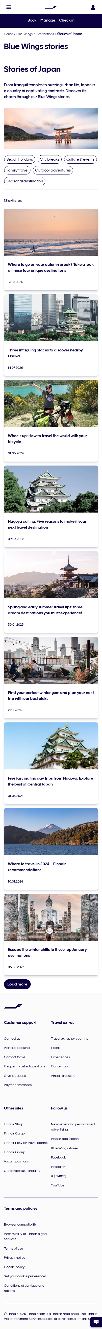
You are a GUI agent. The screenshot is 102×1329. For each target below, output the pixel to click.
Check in (67, 20)
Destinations (45, 34)
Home (8, 34)
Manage (47, 20)
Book (31, 20)
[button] (9, 7)
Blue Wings (24, 34)
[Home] (51, 7)
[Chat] (96, 1322)
